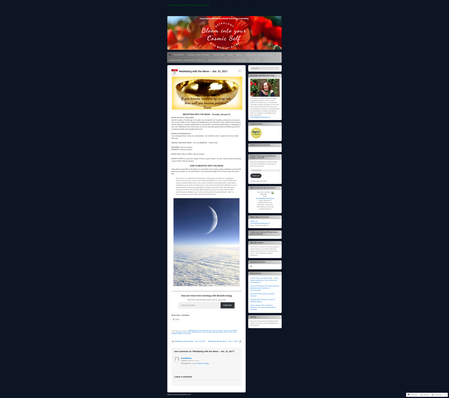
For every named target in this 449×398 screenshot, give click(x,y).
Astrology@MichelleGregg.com (260, 117)
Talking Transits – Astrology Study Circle (259, 55)
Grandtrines (186, 358)
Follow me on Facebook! (260, 145)
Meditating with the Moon (196, 330)
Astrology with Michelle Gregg (188, 5)
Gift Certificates (255, 60)
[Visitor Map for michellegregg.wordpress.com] (251, 266)
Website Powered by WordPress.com (179, 394)
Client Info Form (218, 55)
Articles (239, 55)
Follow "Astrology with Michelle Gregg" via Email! (263, 157)
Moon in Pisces (228, 332)
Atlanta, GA (253, 221)
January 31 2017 (186, 332)
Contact (230, 55)
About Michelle (179, 55)
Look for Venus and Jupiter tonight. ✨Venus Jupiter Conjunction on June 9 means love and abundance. (264, 280)
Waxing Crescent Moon (184, 333)
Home (169, 54)
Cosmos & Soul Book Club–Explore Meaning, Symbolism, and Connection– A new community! (264, 288)
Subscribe (227, 305)
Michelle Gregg (211, 332)
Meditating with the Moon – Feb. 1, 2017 (223, 341)
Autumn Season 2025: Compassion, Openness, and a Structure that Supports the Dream (263, 307)
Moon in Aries (220, 332)
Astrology (178, 332)
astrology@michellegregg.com (260, 223)
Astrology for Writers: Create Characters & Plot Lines (187, 60)
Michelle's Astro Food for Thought (212, 330)
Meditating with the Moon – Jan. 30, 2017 (190, 341)
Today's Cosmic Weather (230, 330)
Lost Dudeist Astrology (201, 363)
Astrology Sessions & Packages (199, 55)
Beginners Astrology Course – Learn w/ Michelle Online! (227, 60)
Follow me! (255, 176)
